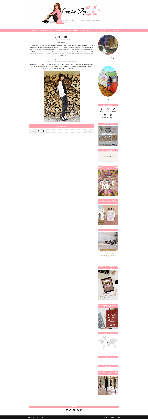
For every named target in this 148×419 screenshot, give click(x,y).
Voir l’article (61, 126)
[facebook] (74, 410)
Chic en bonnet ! (61, 37)
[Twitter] (110, 30)
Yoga (51, 30)
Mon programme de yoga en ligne (67, 30)
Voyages (43, 30)
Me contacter (102, 30)
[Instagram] (112, 30)
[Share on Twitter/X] (41, 131)
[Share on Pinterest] (44, 131)
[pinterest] (78, 410)
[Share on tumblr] (46, 131)
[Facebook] (117, 30)
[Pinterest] (115, 30)
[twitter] (67, 410)
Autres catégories (88, 30)
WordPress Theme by (111, 417)
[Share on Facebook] (39, 131)
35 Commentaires (66, 39)
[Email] (81, 410)
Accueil (34, 30)
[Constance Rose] (74, 14)
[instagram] (70, 410)
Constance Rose (38, 417)
